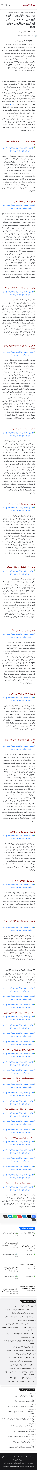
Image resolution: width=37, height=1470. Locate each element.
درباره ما (22, 1466)
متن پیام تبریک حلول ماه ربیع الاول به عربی (21, 1368)
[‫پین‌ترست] (19, 1216)
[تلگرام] (10, 1216)
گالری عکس (27, 12)
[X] (28, 1216)
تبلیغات (27, 1466)
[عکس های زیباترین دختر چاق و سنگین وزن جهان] (10, 1259)
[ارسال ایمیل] (29, 32)
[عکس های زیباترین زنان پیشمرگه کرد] (27, 1238)
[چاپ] (33, 1219)
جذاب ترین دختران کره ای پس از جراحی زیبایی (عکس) (10, 1290)
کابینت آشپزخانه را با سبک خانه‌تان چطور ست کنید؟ (19, 1317)
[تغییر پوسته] (9, 5)
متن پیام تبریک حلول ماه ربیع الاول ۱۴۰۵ (22, 1378)
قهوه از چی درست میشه (27, 1337)
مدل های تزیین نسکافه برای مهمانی (23, 1347)
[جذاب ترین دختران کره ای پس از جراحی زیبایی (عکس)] (10, 1281)
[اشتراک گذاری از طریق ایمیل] (5, 1216)
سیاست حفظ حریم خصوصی (11, 1466)
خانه (33, 12)
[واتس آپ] (14, 1216)
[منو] (2, 5)
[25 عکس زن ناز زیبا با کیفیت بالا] (27, 1257)
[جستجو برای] (6, 5)
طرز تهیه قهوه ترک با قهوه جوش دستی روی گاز (20, 1350)
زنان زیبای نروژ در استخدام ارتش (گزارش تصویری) (27, 1287)
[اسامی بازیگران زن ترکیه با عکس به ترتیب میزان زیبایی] (10, 1236)
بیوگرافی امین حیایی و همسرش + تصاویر (22, 1365)
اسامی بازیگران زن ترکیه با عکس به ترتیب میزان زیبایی (10, 1244)
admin (31, 32)
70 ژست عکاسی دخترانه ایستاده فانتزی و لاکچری (20, 1324)
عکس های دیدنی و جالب (15, 12)
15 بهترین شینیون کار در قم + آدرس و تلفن (21, 1361)
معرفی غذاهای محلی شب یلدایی (24, 1306)
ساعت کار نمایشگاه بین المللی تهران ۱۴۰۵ (22, 1313)
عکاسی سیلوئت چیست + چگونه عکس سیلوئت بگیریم (18, 1333)
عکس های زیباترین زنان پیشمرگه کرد (28, 1247)
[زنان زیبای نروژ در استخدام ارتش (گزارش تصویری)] (27, 1279)
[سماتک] (29, 5)
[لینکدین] (24, 1216)
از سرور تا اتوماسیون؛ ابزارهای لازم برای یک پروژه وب (19, 1309)
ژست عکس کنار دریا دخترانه (26, 1320)
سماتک (11, 104)
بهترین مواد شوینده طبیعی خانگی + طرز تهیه (21, 1381)
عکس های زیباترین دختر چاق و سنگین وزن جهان (11, 1269)
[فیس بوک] (33, 1216)
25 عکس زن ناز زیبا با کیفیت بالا (27, 1265)
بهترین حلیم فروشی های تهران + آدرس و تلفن (20, 1357)
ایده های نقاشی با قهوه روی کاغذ (24, 1354)
